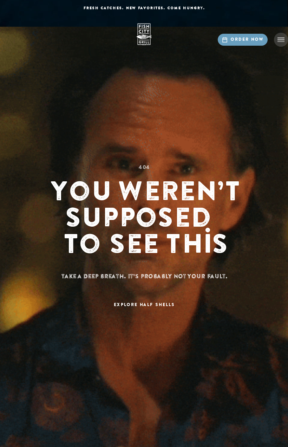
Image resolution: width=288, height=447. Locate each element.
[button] (281, 40)
